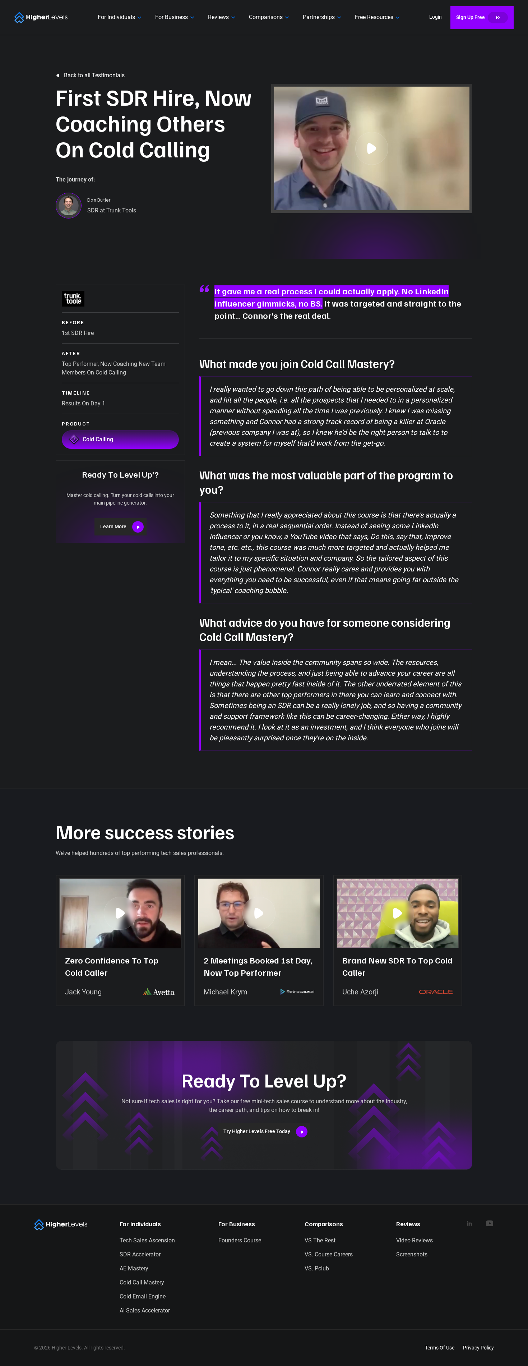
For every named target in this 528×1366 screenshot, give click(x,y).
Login (435, 17)
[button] (121, 17)
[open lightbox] (371, 148)
